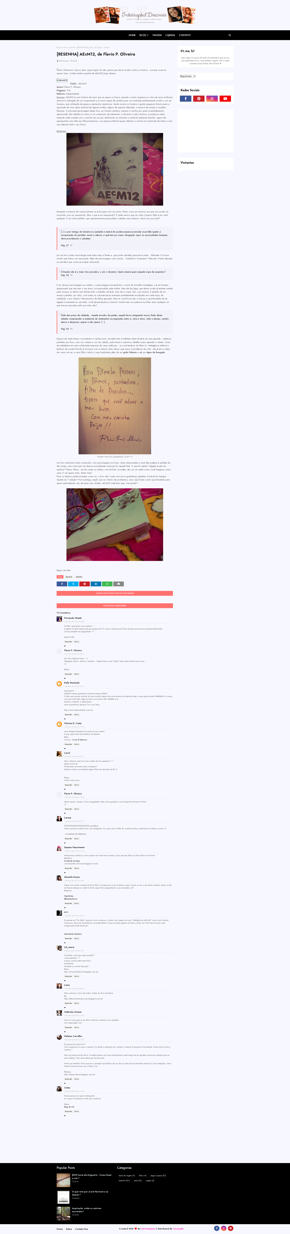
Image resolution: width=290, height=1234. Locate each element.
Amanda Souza (72, 877)
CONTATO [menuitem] (185, 35)
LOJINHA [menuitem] (170, 35)
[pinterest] (199, 98)
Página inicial (62, 47)
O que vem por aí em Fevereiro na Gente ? (90, 1193)
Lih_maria (69, 947)
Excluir (76, 642)
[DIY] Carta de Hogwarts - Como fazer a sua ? (92, 1176)
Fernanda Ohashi (73, 618)
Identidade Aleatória (73, 933)
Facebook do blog (72, 860)
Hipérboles (68, 896)
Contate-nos (81, 1229)
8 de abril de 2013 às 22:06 (74, 1091)
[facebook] (186, 98)
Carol (67, 753)
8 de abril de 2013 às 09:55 (74, 988)
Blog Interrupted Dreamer (75, 32)
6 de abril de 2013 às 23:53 (74, 621)
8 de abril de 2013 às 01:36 (74, 950)
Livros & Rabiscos (79, 739)
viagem (150, 1180)
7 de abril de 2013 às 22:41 (74, 915)
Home (60, 1229)
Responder (68, 642)
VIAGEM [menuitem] (157, 35)
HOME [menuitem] (132, 35)
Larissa (67, 817)
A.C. (66, 912)
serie (138, 1180)
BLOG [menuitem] (143, 35)
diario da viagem (127, 1175)
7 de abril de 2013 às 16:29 (74, 797)
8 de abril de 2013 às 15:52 (74, 1015)
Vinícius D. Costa (72, 723)
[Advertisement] (202, 130)
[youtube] (225, 98)
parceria (69, 576)
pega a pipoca (158, 1175)
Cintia (67, 1087)
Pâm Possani (64, 61)
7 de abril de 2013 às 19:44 (74, 851)
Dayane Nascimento (74, 847)
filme (143, 1175)
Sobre (69, 1229)
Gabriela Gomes (73, 1012)
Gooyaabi (178, 1228)
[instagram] (212, 98)
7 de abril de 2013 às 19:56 (74, 880)
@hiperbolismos (70, 898)
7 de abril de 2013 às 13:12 (74, 756)
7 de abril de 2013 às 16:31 (74, 821)
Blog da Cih (69, 1106)
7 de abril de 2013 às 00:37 (74, 654)
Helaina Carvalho (73, 1036)
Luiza (67, 985)
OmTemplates (148, 1228)
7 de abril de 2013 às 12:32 (74, 727)
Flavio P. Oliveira (73, 650)
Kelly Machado (72, 682)
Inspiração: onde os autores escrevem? (86, 1210)
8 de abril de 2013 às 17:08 (74, 1039)
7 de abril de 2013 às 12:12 (74, 686)
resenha (72, 47)
